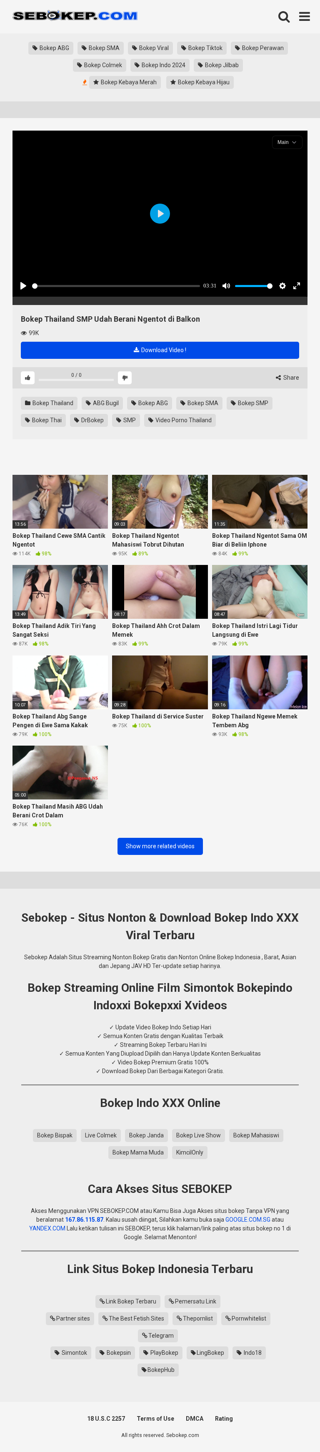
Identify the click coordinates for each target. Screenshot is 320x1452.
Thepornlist (198, 1318)
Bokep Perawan (262, 48)
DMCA (194, 1418)
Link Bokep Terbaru (131, 1301)
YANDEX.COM (47, 1228)
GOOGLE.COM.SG (247, 1219)
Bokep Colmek (102, 65)
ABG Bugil (105, 403)
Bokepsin (118, 1352)
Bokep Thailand (52, 403)
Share (290, 377)
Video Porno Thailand (183, 420)
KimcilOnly (189, 1152)
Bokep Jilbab (221, 65)
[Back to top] (292, 1426)
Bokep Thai (46, 420)
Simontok (73, 1352)
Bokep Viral (153, 48)
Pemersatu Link (195, 1301)
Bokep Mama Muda (138, 1152)
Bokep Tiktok (204, 48)
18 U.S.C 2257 (106, 1418)
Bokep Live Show (198, 1135)
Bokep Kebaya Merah (128, 82)
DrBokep (92, 420)
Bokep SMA (104, 48)
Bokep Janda (146, 1135)
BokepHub (161, 1369)
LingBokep (210, 1352)
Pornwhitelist (249, 1318)
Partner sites (73, 1318)
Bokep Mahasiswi (256, 1135)
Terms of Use (155, 1418)
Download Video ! (163, 350)
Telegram (161, 1335)
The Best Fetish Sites (136, 1318)
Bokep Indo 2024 (162, 65)
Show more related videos (160, 846)
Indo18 (252, 1352)
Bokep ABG (53, 48)
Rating (224, 1418)
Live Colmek (101, 1135)
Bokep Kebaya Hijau (203, 82)
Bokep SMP (252, 403)
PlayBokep (163, 1352)
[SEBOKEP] (75, 16)
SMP (129, 420)
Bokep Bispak (54, 1135)
